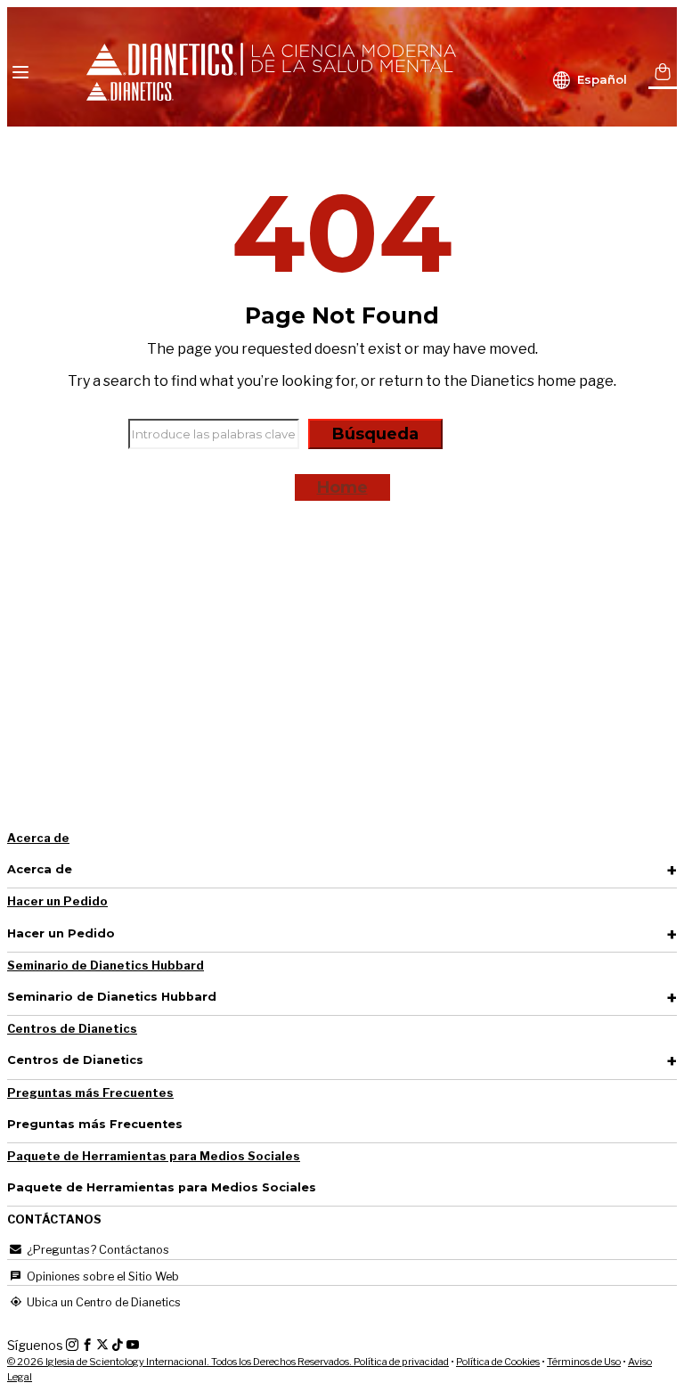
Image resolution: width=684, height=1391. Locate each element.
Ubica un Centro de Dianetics (102, 1302)
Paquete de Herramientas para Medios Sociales (153, 1156)
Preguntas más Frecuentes (90, 1093)
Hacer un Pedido (57, 901)
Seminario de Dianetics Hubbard (105, 965)
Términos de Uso (584, 1361)
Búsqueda (375, 434)
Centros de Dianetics (72, 1028)
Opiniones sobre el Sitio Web (101, 1276)
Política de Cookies (498, 1361)
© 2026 (180, 1361)
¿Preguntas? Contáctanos (96, 1249)
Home (342, 487)
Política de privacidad (401, 1361)
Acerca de (38, 838)
